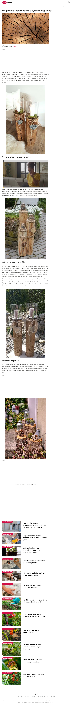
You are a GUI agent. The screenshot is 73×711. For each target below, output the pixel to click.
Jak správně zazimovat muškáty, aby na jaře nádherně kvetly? (32, 550)
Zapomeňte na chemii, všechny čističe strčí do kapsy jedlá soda (34, 538)
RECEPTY (53, 7)
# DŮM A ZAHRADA (7, 521)
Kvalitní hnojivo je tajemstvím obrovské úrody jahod (35, 601)
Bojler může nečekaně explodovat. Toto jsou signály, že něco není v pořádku (34, 525)
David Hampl (8, 46)
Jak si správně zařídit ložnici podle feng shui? (34, 562)
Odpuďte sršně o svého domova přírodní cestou (32, 661)
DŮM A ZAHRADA (66, 7)
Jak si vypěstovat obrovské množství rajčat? (33, 675)
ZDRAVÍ (42, 7)
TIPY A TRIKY (31, 7)
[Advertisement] (25, 60)
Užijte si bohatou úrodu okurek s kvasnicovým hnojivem (32, 647)
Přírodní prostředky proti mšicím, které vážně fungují (34, 615)
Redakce (52, 696)
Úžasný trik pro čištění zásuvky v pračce (32, 586)
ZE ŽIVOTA (18, 7)
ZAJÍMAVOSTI (6, 7)
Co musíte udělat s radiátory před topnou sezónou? (34, 574)
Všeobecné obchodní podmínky (40, 696)
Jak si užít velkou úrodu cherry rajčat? (32, 631)
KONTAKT (27, 696)
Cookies (20, 696)
